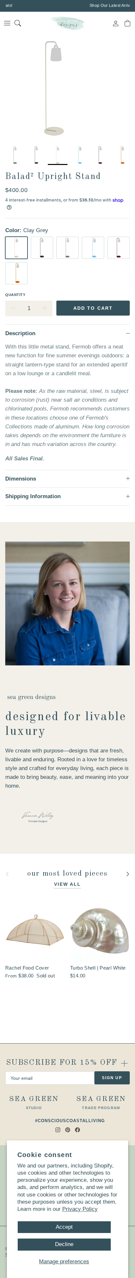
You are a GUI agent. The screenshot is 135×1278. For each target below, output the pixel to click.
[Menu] (7, 23)
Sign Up (112, 1078)
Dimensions (20, 479)
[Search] (21, 23)
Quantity (15, 295)
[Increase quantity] (44, 308)
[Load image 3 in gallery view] (54, 88)
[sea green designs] (67, 23)
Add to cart (93, 308)
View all (67, 884)
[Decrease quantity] (13, 308)
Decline (64, 1244)
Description (20, 333)
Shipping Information (33, 496)
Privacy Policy (80, 1209)
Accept (64, 1227)
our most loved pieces (67, 874)
